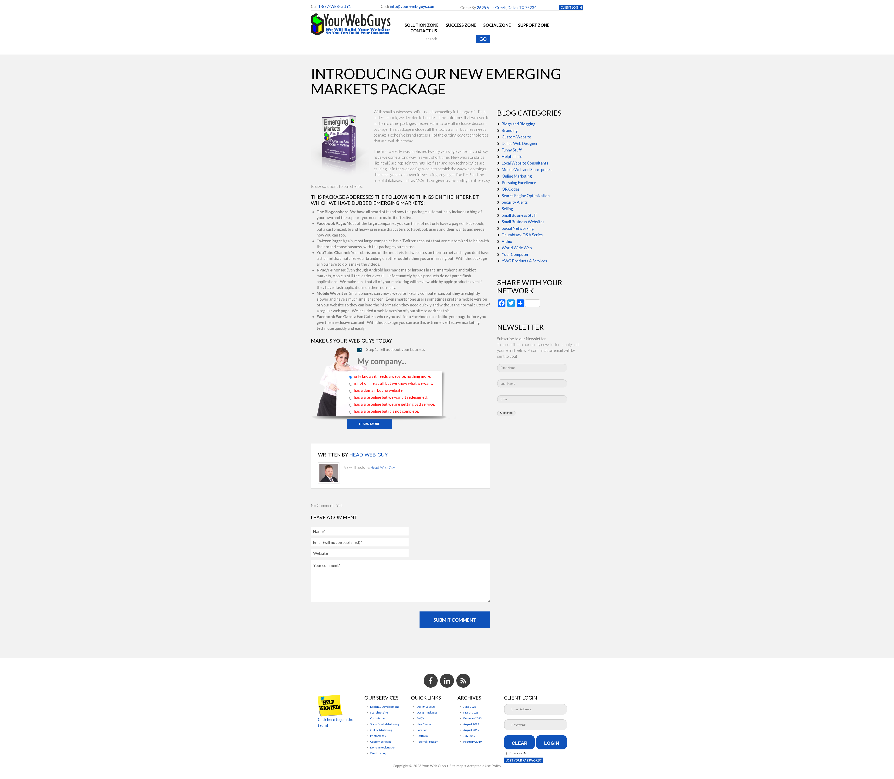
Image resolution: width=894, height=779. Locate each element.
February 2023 (472, 718)
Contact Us (423, 30)
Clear (519, 743)
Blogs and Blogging (518, 123)
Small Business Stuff (519, 215)
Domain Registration (383, 747)
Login (551, 743)
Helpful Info (512, 156)
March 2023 (470, 712)
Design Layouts (426, 706)
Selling (507, 208)
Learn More (369, 424)
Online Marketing (517, 176)
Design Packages (427, 712)
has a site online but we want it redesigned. (391, 397)
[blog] (463, 681)
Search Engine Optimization (526, 195)
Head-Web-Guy (368, 454)
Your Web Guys (434, 766)
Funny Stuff (512, 150)
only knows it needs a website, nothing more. (392, 376)
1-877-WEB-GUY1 (334, 6)
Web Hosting (378, 753)
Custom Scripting (380, 741)
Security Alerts (515, 202)
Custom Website (516, 136)
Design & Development (384, 706)
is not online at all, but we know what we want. (393, 383)
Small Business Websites (523, 221)
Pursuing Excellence (519, 182)
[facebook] (431, 681)
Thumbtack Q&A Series (522, 234)
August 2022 (471, 724)
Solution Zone (422, 25)
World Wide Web (517, 247)
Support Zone (533, 25)
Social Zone (497, 25)
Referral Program (427, 741)
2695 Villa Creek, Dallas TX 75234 (507, 7)
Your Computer (515, 254)
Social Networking (518, 228)
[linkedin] (447, 681)
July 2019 (469, 736)
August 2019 (471, 730)
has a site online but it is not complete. (386, 411)
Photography (378, 736)
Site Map (456, 766)
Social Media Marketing (384, 724)
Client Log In (571, 7)
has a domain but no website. (378, 390)
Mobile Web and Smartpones (527, 169)
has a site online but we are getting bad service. (394, 404)
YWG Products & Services (524, 260)
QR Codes (511, 189)
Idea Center (424, 724)
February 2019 (472, 741)
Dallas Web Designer (520, 143)
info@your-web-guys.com (412, 6)
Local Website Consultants (525, 163)
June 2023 (469, 706)
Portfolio (422, 736)
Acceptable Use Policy (484, 766)
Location (422, 730)
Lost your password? (523, 760)
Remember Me (517, 753)
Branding (510, 130)
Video (507, 241)
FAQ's (420, 718)
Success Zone (461, 25)
